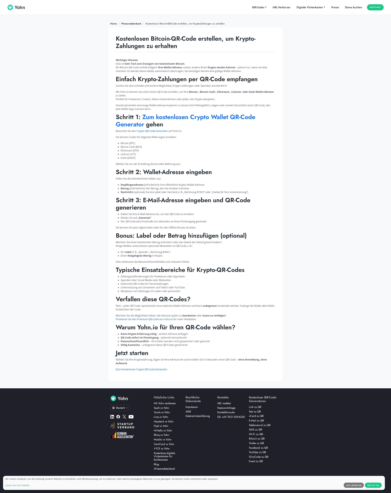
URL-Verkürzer (282, 7)
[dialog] (194, 483)
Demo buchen (353, 7)
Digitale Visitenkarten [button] (310, 7)
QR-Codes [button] (258, 7)
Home (113, 23)
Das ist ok (373, 485)
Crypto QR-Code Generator (152, 131)
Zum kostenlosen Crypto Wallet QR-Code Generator (185, 120)
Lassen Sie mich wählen (17, 485)
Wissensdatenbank (131, 23)
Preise (335, 7)
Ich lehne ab (353, 485)
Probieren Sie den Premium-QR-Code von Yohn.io (144, 319)
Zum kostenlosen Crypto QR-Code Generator (141, 369)
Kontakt (375, 7)
